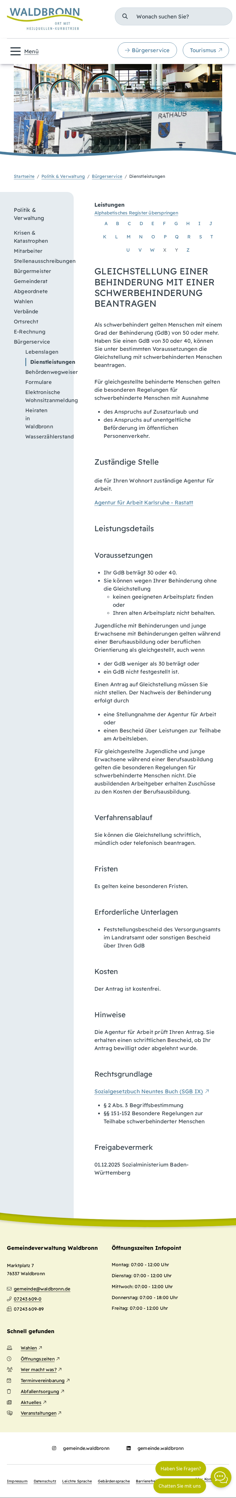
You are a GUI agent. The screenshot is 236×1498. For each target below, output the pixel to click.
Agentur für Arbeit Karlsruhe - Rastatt (143, 502)
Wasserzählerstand (46, 436)
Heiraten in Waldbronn (39, 418)
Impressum (17, 1481)
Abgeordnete (31, 291)
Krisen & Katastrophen (31, 236)
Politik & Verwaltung (63, 176)
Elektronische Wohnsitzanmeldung (46, 396)
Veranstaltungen (38, 1413)
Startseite (24, 176)
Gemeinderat (30, 281)
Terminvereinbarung (43, 1380)
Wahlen (23, 301)
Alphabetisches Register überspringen (136, 213)
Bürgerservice (151, 50)
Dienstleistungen (48, 362)
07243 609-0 (27, 1299)
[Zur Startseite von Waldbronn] (45, 19)
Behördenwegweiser (46, 372)
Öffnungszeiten (38, 1359)
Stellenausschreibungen (40, 261)
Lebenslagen (41, 351)
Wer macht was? (39, 1369)
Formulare (38, 382)
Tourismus (203, 50)
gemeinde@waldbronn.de (42, 1289)
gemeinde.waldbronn (86, 1448)
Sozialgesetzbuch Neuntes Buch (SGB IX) (148, 1091)
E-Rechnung (29, 331)
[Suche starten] (125, 16)
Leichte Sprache (77, 1481)
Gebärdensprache (114, 1481)
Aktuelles (31, 1402)
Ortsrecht (26, 321)
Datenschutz (45, 1481)
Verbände (26, 311)
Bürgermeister (32, 271)
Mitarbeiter (28, 251)
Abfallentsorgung (40, 1391)
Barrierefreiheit (150, 1481)
